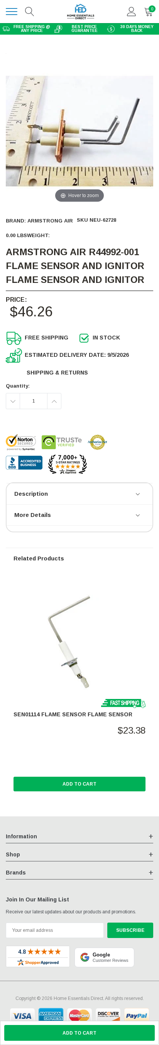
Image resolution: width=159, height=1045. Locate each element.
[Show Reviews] (138, 494)
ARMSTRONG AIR (50, 221)
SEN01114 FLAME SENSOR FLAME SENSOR (73, 714)
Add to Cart (79, 784)
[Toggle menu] (11, 11)
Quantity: (18, 386)
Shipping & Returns (57, 373)
